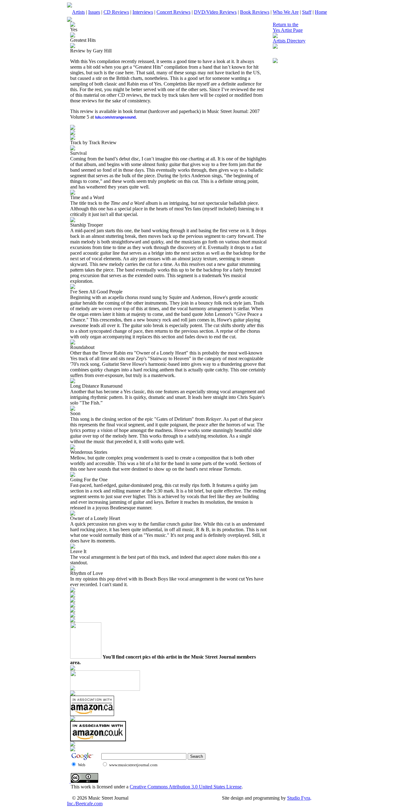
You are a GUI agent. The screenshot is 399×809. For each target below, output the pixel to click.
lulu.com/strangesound (115, 117)
